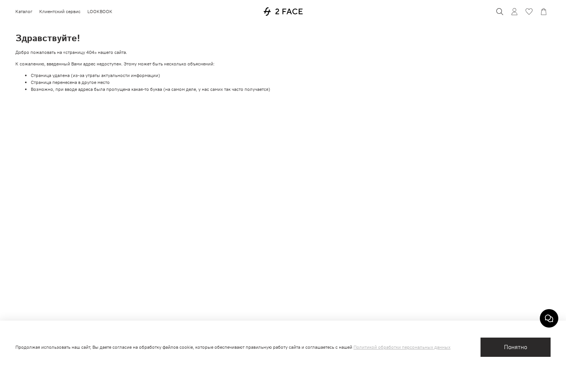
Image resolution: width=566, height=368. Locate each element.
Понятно (515, 347)
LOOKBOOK (99, 11)
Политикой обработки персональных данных (401, 347)
